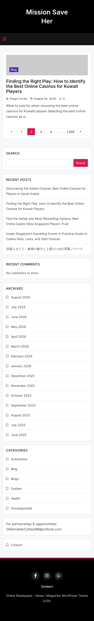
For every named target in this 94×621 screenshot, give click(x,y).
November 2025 (23, 385)
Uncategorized (21, 508)
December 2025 (22, 376)
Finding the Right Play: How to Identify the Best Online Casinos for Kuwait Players (45, 86)
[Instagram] (47, 576)
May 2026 (18, 327)
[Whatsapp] (58, 576)
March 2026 (20, 346)
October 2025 (21, 395)
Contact (16, 545)
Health (15, 498)
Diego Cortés (18, 98)
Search (13, 153)
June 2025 (18, 435)
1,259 (70, 131)
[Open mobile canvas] (5, 39)
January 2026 (21, 366)
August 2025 (20, 415)
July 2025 (18, 425)
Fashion (16, 488)
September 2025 (23, 405)
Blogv (15, 479)
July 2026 (18, 307)
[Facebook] (35, 576)
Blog (14, 69)
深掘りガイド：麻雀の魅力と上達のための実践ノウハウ (44, 249)
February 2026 (21, 356)
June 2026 (19, 317)
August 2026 (20, 297)
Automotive (19, 459)
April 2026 (18, 336)
